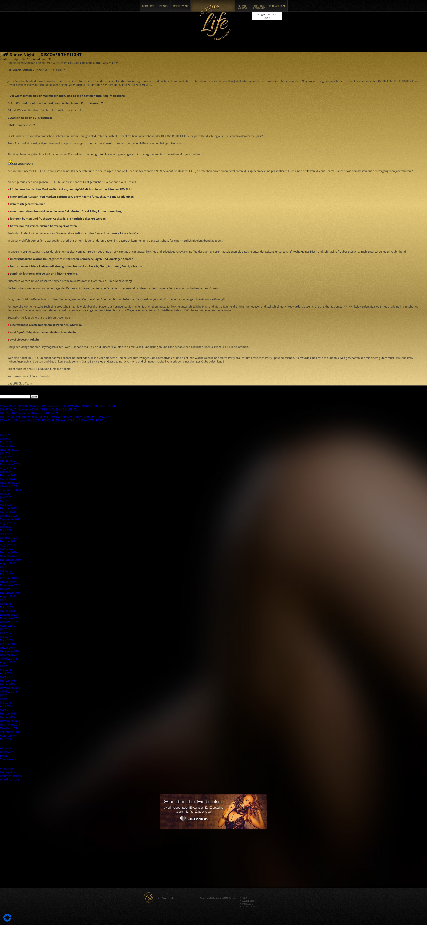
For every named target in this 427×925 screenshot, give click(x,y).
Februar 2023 (8, 508)
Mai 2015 (5, 702)
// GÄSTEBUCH (247, 901)
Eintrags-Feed (8, 772)
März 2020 (6, 549)
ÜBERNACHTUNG (277, 5)
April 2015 (6, 706)
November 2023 (10, 483)
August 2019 (8, 563)
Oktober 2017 (8, 622)
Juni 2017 (5, 633)
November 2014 (10, 724)
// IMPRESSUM (246, 903)
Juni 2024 (5, 472)
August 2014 (8, 735)
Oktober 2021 (8, 538)
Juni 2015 (5, 699)
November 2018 (10, 585)
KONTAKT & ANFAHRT (258, 5)
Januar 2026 (7, 446)
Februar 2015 (8, 713)
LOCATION (148, 5)
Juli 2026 (5, 435)
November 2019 (10, 556)
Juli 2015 (5, 695)
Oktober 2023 (8, 486)
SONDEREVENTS (180, 5)
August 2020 (8, 545)
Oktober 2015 (8, 691)
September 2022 (10, 519)
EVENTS (163, 5)
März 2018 (6, 607)
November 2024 (10, 464)
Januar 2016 (7, 684)
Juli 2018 (5, 600)
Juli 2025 (5, 453)
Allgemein (6, 748)
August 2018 (8, 596)
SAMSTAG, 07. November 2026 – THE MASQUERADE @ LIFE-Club (39, 409)
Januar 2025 (7, 461)
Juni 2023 (5, 497)
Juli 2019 (5, 567)
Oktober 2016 (8, 658)
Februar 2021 (8, 541)
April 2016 (6, 673)
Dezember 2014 (10, 721)
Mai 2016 (5, 669)
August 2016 (8, 662)
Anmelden (6, 768)
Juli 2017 (5, 629)
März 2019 (6, 574)
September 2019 (10, 559)
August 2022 (8, 523)
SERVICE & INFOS (242, 5)
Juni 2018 (5, 603)
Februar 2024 (8, 475)
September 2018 (10, 592)
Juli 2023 (5, 494)
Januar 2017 (7, 647)
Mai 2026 (5, 442)
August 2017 (8, 625)
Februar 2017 (8, 644)
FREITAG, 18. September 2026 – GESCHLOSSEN (29, 413)
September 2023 (10, 490)
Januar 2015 (7, 717)
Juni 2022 (5, 527)
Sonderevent (8, 759)
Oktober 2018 (8, 589)
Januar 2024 (7, 479)
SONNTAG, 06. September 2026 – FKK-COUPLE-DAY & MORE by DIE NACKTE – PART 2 (52, 420)
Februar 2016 (8, 680)
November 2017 (10, 618)
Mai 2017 (5, 636)
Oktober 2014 (8, 728)
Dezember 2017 (10, 614)
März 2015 (6, 710)
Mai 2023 (5, 501)
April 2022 (6, 534)
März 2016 (6, 677)
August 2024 (8, 468)
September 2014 (10, 732)
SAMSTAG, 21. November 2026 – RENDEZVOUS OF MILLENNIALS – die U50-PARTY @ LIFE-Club (57, 406)
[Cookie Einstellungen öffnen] (7, 921)
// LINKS (243, 898)
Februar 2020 (8, 552)
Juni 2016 (5, 666)
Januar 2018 (7, 611)
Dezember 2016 (10, 651)
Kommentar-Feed (11, 776)
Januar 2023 (7, 512)
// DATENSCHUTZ (248, 906)
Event (3, 755)
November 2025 (10, 450)
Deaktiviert (7, 752)
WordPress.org (9, 779)
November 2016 (10, 655)
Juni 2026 (5, 439)
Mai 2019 (5, 570)
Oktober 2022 (8, 516)
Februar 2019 (8, 578)
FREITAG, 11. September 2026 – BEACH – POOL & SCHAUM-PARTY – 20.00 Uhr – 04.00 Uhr (55, 417)
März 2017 (6, 640)
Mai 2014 (5, 739)
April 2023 (6, 505)
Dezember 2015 (10, 688)
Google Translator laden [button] (267, 16)
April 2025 (6, 457)
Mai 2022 (5, 530)
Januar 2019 (7, 581)
